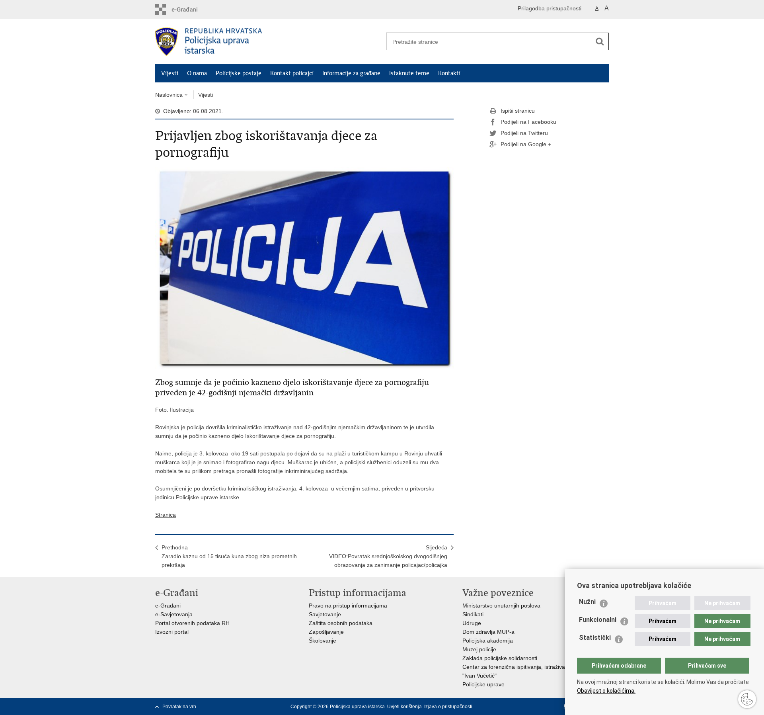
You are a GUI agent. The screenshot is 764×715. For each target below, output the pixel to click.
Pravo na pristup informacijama (348, 605)
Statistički (595, 637)
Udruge (471, 623)
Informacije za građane (351, 73)
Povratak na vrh (179, 706)
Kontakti (449, 73)
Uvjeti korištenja (404, 706)
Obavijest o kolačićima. (606, 691)
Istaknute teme (409, 73)
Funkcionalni (597, 619)
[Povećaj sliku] (304, 267)
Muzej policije (479, 649)
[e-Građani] (189, 9)
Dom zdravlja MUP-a (488, 632)
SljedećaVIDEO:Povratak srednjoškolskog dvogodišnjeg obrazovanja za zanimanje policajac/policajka (388, 556)
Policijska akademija (487, 640)
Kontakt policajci (292, 73)
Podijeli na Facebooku (528, 122)
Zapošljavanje (326, 632)
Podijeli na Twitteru (524, 133)
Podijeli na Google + (526, 144)
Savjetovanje (325, 614)
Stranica (165, 515)
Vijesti (169, 73)
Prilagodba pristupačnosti (549, 8)
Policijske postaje (238, 73)
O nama (197, 73)
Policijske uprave (483, 684)
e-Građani (168, 605)
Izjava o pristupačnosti (448, 706)
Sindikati (472, 614)
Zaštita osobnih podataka (340, 623)
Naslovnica (169, 95)
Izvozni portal (172, 632)
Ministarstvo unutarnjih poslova (501, 605)
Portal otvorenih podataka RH (192, 623)
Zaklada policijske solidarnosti (499, 658)
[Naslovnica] (268, 41)
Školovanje (322, 640)
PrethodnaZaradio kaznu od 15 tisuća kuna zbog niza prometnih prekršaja (229, 556)
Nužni (587, 602)
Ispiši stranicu (518, 110)
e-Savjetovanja (174, 614)
